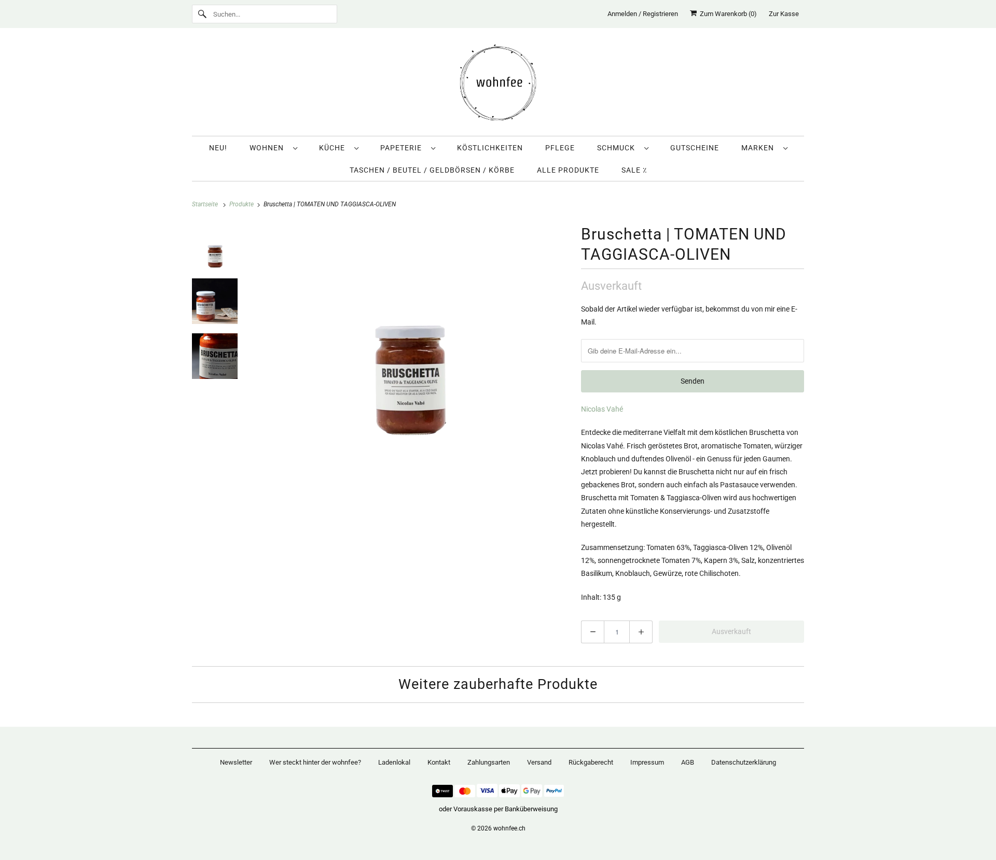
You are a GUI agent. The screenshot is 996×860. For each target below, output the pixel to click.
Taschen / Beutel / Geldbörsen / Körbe (432, 170)
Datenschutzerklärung (743, 762)
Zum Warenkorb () (727, 14)
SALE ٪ (634, 170)
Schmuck (618, 148)
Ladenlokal (394, 762)
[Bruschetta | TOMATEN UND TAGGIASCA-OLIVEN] (409, 333)
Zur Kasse (784, 14)
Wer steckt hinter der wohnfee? (315, 762)
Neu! (218, 148)
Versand (539, 762)
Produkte (242, 204)
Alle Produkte (568, 170)
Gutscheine (694, 148)
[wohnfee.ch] (498, 84)
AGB (687, 762)
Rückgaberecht (591, 762)
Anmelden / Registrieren (642, 14)
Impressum (647, 762)
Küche (334, 148)
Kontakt (438, 762)
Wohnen (269, 148)
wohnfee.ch (509, 828)
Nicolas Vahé (602, 409)
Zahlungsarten (488, 762)
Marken (759, 148)
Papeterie (403, 148)
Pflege (560, 148)
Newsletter (236, 762)
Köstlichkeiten (490, 148)
